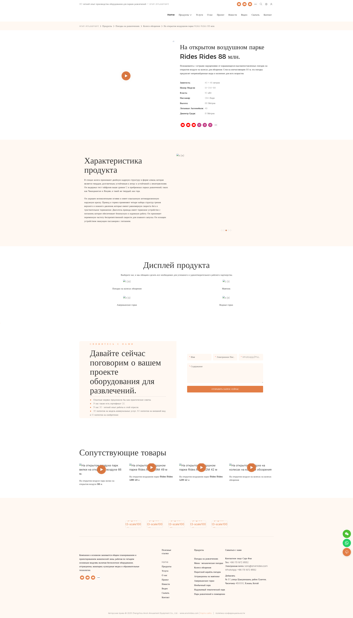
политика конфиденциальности (230, 613)
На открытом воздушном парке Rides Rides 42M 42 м (201, 478)
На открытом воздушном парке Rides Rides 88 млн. (189, 26)
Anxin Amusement (89, 26)
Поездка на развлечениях (128, 26)
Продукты (107, 26)
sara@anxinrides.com (256, 566)
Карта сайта (206, 613)
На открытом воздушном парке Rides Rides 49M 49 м (151, 478)
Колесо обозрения (151, 26)
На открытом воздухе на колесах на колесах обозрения (250, 478)
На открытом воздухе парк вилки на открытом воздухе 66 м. (96, 482)
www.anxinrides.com (189, 613)
